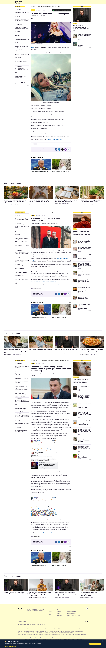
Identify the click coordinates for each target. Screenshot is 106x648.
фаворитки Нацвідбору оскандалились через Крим (56, 284)
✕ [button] (102, 641)
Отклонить (83, 643)
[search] (81, 2)
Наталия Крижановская (8, 354)
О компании (59, 615)
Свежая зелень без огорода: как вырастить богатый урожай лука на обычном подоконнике (22, 12)
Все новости (22, 82)
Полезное (49, 2)
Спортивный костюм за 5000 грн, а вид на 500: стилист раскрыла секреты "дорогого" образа (22, 240)
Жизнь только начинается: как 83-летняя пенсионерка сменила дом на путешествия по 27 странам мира (22, 281)
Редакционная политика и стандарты (74, 609)
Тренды (43, 2)
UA (83, 2)
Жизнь (35, 6)
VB (65, 149)
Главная (32, 6)
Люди (38, 2)
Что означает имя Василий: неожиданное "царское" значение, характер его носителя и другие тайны (22, 402)
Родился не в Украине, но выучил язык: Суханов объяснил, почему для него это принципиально (22, 423)
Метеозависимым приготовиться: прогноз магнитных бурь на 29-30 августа (22, 41)
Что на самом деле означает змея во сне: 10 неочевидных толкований (84, 44)
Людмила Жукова (7, 204)
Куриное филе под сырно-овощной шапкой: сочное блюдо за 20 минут (22, 34)
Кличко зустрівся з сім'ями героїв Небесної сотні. (49, 532)
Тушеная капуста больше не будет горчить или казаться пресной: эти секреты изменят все (22, 267)
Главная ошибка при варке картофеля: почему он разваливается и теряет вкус (21, 78)
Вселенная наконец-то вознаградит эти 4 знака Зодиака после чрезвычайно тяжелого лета (22, 70)
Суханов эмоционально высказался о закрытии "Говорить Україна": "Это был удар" (81, 28)
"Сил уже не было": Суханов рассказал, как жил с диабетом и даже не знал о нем (22, 260)
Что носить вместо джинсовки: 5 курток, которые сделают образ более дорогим (22, 56)
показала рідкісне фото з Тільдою (55, 139)
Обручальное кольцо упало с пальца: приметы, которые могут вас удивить (22, 233)
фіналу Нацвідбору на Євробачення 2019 (44, 250)
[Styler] (18, 2)
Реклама (59, 617)
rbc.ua (89, 2)
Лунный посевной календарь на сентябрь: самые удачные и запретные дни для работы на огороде (21, 48)
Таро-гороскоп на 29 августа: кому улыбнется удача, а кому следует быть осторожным (21, 63)
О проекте (59, 609)
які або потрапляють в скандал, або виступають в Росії (43, 281)
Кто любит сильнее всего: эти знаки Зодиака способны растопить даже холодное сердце (22, 27)
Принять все (95, 643)
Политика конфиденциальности (73, 615)
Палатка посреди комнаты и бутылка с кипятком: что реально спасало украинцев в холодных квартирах (22, 218)
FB (56, 149)
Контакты (59, 611)
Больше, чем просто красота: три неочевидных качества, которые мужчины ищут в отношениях (84, 36)
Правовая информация (71, 613)
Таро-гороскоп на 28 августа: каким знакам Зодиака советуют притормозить (22, 366)
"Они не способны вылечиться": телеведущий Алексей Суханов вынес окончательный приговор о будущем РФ (22, 380)
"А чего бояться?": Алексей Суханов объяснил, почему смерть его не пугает (22, 373)
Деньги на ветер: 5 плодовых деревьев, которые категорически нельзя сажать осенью (22, 274)
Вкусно (56, 2)
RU (85, 2)
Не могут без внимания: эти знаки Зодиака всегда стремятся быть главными (22, 253)
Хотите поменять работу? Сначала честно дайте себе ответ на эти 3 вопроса (66, 200)
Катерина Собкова (32, 204)
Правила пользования (71, 611)
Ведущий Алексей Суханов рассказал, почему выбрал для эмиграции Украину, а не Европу (21, 410)
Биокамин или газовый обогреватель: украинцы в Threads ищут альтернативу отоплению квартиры (22, 19)
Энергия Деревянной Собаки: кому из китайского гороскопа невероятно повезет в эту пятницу (22, 388)
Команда (59, 613)
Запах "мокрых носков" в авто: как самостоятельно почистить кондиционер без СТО (22, 247)
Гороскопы (62, 2)
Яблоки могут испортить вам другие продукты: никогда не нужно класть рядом (21, 430)
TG (59, 149)
